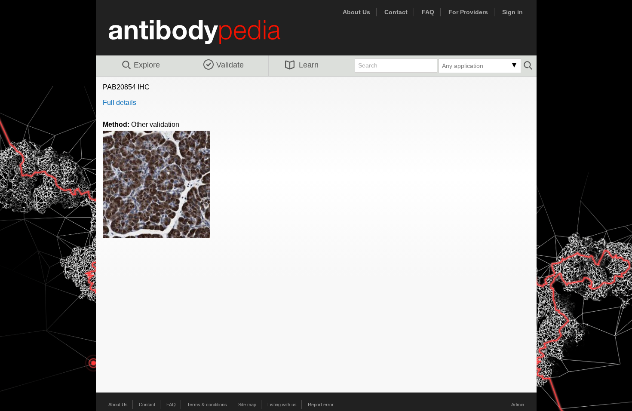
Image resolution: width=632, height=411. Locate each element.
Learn (309, 65)
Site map (247, 404)
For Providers (468, 12)
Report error (321, 404)
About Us (356, 12)
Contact (396, 12)
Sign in (512, 12)
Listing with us (282, 404)
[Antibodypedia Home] (203, 37)
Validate (230, 65)
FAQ (428, 12)
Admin (517, 404)
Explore (147, 65)
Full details (119, 102)
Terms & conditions (207, 404)
